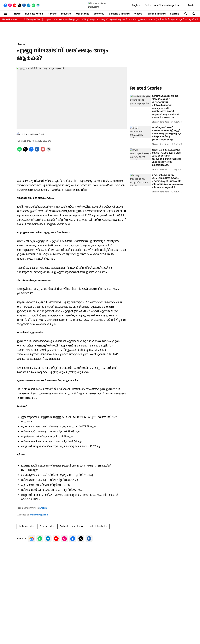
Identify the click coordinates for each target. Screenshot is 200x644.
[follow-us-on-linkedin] (89, 538)
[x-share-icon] (25, 151)
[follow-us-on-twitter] (80, 538)
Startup (174, 14)
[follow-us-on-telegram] (48, 538)
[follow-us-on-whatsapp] (39, 538)
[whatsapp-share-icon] (19, 151)
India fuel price (26, 526)
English (136, 5)
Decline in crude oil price (71, 526)
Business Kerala (34, 14)
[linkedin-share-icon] (37, 151)
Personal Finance (156, 14)
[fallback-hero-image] (140, 101)
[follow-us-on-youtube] (56, 538)
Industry (66, 14)
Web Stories (82, 14)
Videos (138, 14)
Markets (52, 14)
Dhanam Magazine (38, 514)
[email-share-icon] (43, 151)
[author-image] (19, 134)
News (17, 14)
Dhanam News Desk (33, 134)
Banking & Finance (119, 14)
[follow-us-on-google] (31, 538)
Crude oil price (47, 526)
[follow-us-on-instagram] (64, 538)
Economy (99, 14)
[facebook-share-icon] (31, 151)
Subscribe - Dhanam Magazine (162, 5)
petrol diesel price (98, 526)
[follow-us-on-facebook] (72, 538)
